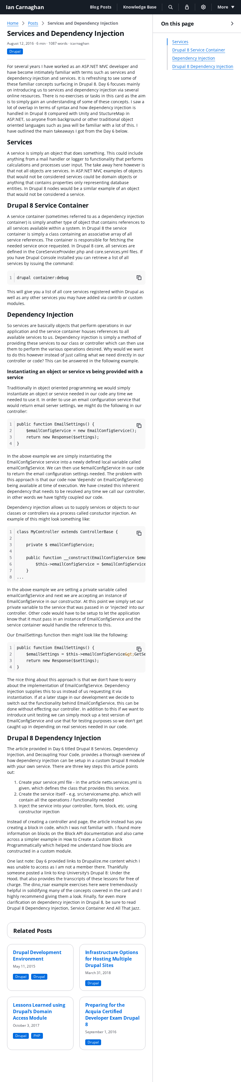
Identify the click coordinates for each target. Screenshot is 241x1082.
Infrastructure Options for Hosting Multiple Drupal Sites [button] (111, 958)
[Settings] (203, 7)
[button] (100, 7)
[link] (83, 23)
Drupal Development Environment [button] (37, 955)
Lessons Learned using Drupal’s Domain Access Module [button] (39, 1011)
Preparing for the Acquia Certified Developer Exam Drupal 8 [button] (112, 1015)
